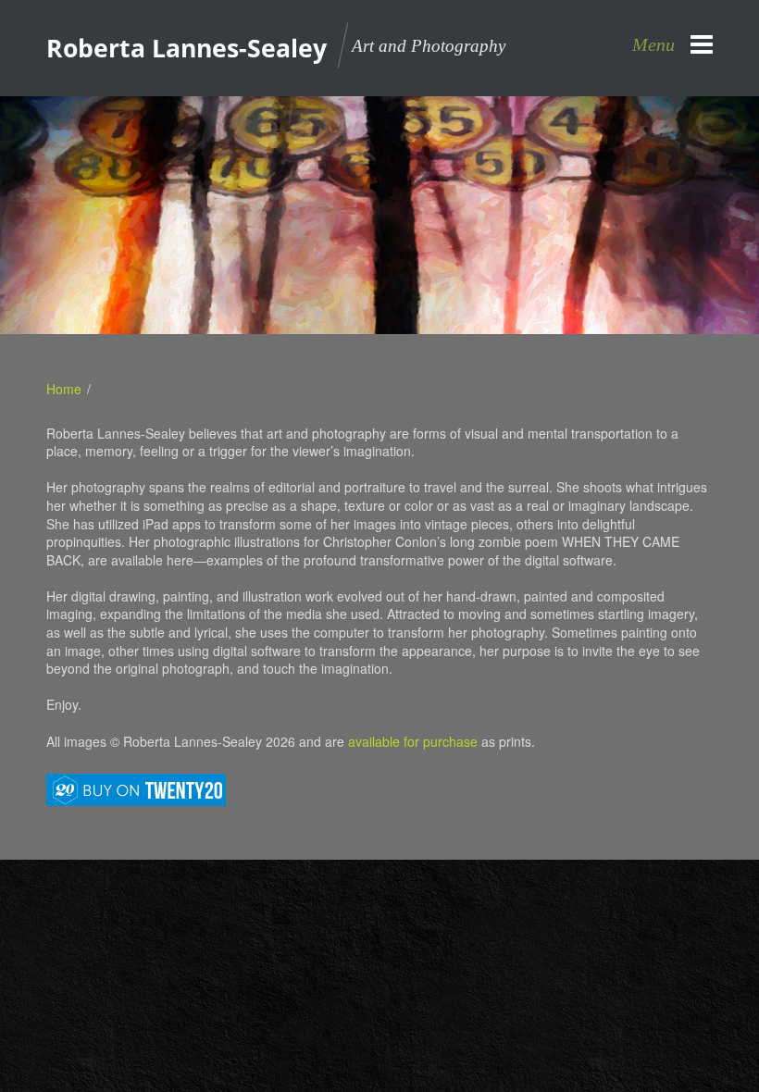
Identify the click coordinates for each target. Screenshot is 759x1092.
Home (63, 388)
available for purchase (413, 741)
